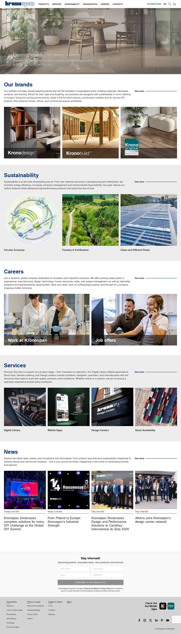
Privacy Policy (32, 614)
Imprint (30, 619)
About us (10, 606)
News (69, 602)
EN (165, 4)
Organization (12, 602)
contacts (118, 4)
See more (139, 91)
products (44, 4)
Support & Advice (55, 602)
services (56, 4)
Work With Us (11, 619)
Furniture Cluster (13, 627)
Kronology (10, 623)
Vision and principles (15, 610)
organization (90, 4)
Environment (11, 614)
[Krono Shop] (174, 4)
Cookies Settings (33, 610)
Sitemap (51, 614)
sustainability (72, 4)
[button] (5, 37)
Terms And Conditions (35, 606)
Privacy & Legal (33, 602)
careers (105, 4)
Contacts (51, 610)
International (154, 4)
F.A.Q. (50, 606)
